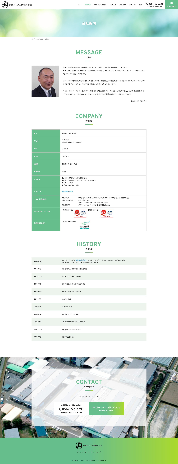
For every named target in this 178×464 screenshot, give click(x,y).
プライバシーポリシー (83, 452)
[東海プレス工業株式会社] (17, 4)
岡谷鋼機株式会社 (67, 191)
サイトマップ (97, 452)
